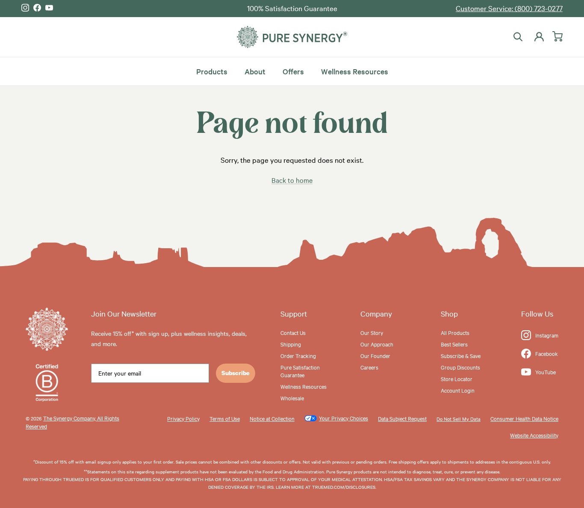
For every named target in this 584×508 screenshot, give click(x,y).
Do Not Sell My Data (459, 418)
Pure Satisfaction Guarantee (300, 371)
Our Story (371, 332)
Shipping (290, 344)
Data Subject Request (402, 418)
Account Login (458, 390)
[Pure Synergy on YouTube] (49, 8)
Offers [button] (293, 71)
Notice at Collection (272, 418)
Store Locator (456, 378)
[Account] (537, 36)
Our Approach (376, 344)
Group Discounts (460, 367)
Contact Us (293, 332)
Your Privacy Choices (343, 418)
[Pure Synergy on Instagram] (25, 8)
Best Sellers (454, 344)
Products (211, 71)
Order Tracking (298, 355)
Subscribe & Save (461, 355)
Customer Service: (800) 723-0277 (509, 8)
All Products (455, 332)
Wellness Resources (354, 71)
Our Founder (375, 355)
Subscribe (235, 373)
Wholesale (292, 398)
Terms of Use (224, 418)
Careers (369, 367)
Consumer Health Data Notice (524, 418)
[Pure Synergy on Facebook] (37, 8)
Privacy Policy (183, 418)
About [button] (255, 71)
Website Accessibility (534, 435)
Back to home (292, 180)
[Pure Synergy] (292, 37)
